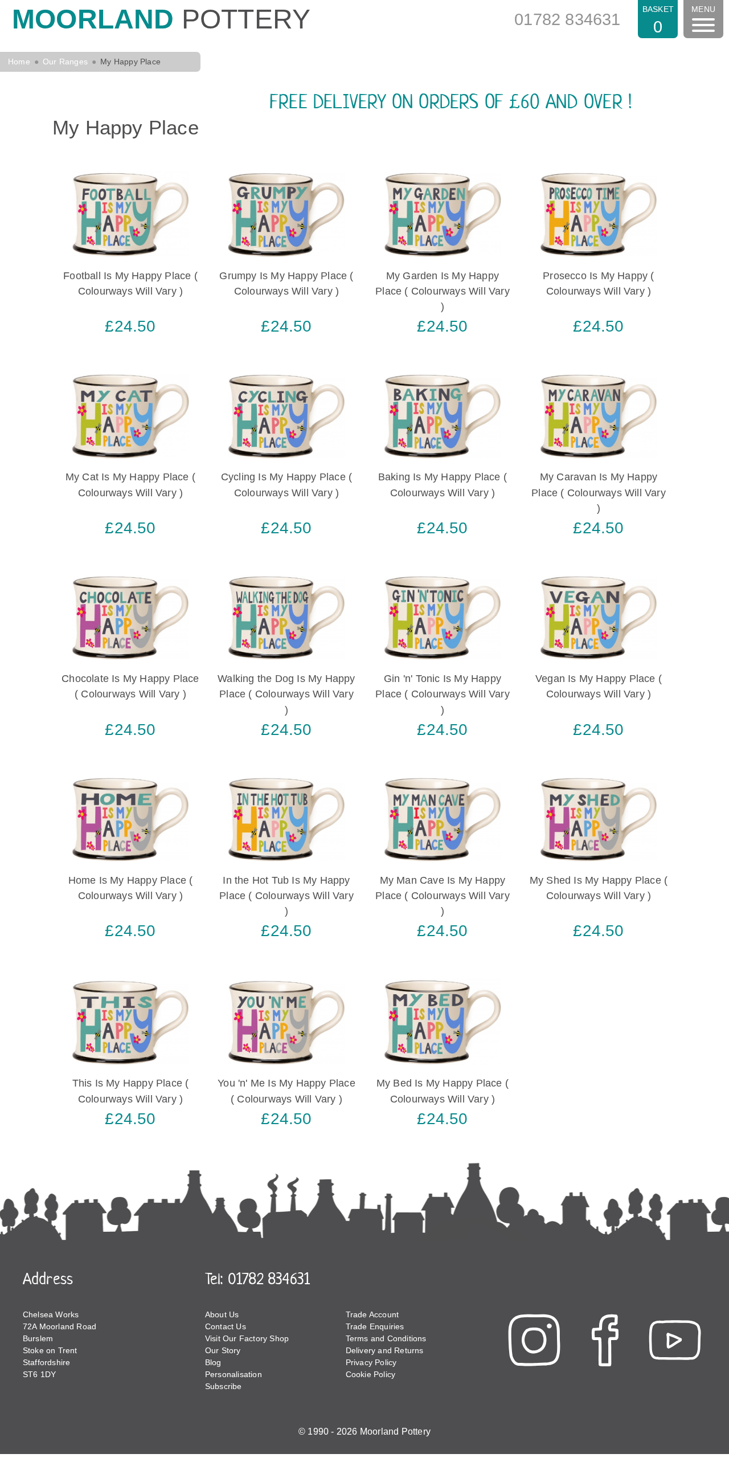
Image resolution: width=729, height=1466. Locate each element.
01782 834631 (567, 19)
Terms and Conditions (386, 1338)
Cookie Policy (371, 1374)
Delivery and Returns (385, 1350)
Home (19, 61)
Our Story (223, 1350)
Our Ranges (65, 61)
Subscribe (223, 1386)
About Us (222, 1314)
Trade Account (372, 1314)
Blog (213, 1362)
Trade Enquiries (375, 1326)
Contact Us (225, 1326)
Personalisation (233, 1374)
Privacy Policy (371, 1362)
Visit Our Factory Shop (247, 1338)
